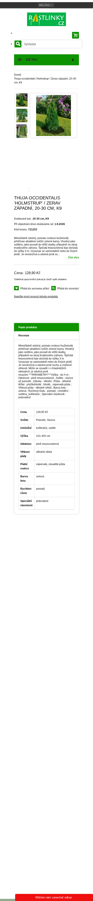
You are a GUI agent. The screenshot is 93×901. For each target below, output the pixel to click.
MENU (30, 60)
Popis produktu (27, 327)
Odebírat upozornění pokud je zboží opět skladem (40, 279)
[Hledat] (17, 44)
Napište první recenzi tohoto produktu (36, 296)
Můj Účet (44, 5)
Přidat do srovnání (68, 288)
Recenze (23, 335)
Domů (17, 74)
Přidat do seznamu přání (34, 288)
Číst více (73, 257)
